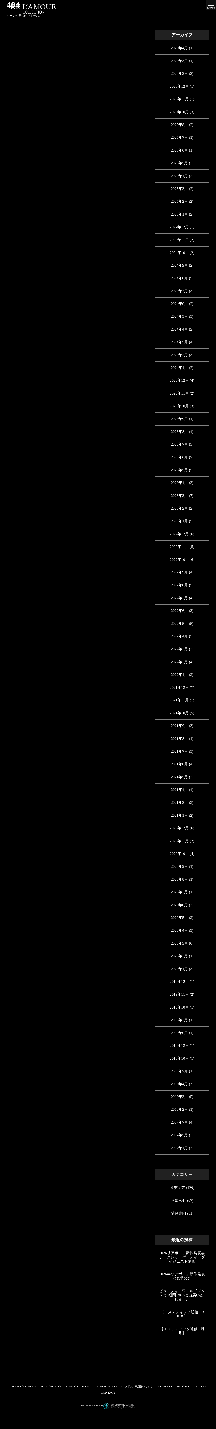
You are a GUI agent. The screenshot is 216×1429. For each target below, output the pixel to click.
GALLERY (200, 1387)
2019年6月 (179, 1033)
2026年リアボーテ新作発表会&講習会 (182, 1276)
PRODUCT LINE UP (23, 1387)
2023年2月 (179, 508)
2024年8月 (179, 278)
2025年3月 (179, 189)
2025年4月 (179, 176)
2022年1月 (179, 674)
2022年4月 (179, 636)
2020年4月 (179, 930)
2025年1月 (179, 214)
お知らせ (178, 1200)
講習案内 (178, 1213)
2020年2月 (179, 956)
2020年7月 (179, 892)
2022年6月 (179, 611)
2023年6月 (179, 457)
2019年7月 (179, 1020)
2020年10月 (179, 853)
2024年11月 (179, 240)
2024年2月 (179, 355)
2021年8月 (179, 738)
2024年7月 (179, 291)
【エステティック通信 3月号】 (182, 1314)
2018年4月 (179, 1084)
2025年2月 (179, 201)
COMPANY (165, 1387)
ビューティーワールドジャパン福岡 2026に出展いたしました (182, 1295)
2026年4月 (179, 48)
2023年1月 (179, 521)
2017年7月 (179, 1122)
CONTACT (108, 1393)
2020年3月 (179, 943)
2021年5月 (179, 777)
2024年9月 (179, 265)
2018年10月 (179, 1058)
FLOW (86, 1387)
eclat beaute (50, 1387)
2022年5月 (179, 623)
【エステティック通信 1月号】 (182, 1331)
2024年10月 (179, 253)
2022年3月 (179, 649)
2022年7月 (179, 598)
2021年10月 (179, 713)
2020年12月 (179, 828)
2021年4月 (179, 790)
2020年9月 (179, 866)
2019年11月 (179, 994)
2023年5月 (179, 470)
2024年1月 (179, 368)
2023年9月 (179, 419)
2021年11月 (179, 700)
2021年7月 (179, 751)
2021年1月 (179, 815)
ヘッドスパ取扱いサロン (137, 1387)
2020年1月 (179, 969)
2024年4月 (179, 329)
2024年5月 (179, 316)
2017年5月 (179, 1135)
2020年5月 (179, 917)
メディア (177, 1188)
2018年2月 (179, 1109)
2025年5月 (179, 163)
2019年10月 (179, 1007)
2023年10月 (179, 406)
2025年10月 (179, 112)
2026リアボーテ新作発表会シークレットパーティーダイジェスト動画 (182, 1257)
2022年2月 (179, 662)
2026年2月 (179, 73)
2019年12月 (179, 981)
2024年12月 (179, 227)
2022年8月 (179, 585)
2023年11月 (179, 393)
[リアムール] (34, 9)
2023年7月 (179, 444)
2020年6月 (179, 905)
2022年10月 (179, 559)
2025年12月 (179, 86)
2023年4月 (179, 483)
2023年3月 (179, 496)
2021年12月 (179, 687)
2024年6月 (179, 304)
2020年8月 (179, 879)
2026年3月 (179, 61)
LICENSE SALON (106, 1387)
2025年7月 (179, 137)
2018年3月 (179, 1097)
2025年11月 (179, 99)
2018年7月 (179, 1071)
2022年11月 (179, 547)
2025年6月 (179, 150)
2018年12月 (179, 1045)
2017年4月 (179, 1148)
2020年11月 (179, 841)
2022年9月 (179, 572)
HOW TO (71, 1387)
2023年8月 (179, 432)
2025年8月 (179, 125)
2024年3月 (179, 342)
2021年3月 (179, 802)
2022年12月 (179, 534)
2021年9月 (179, 726)
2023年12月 (179, 380)
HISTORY (183, 1387)
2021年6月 (179, 764)
